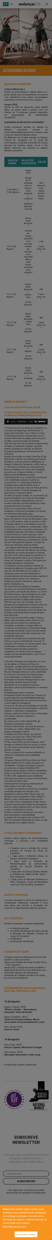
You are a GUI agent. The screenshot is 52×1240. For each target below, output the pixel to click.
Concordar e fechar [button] (26, 1234)
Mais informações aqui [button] (14, 1226)
